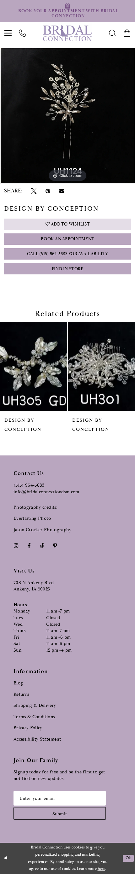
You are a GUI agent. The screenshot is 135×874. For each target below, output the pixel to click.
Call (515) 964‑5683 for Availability (67, 254)
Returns (21, 694)
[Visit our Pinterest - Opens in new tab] (55, 545)
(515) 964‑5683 (29, 485)
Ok (128, 858)
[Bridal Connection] (67, 33)
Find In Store (67, 269)
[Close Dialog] (5, 858)
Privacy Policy (28, 728)
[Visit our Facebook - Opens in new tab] (29, 545)
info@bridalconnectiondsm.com (46, 492)
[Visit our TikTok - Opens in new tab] (42, 545)
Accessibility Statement (37, 739)
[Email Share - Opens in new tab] (61, 191)
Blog (18, 683)
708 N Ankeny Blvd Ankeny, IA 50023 (34, 586)
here (101, 868)
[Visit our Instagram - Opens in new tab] (16, 545)
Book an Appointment (67, 239)
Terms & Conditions (34, 717)
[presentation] (33, 366)
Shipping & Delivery (35, 705)
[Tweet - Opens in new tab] (33, 191)
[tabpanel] (67, 115)
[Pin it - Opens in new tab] (47, 191)
